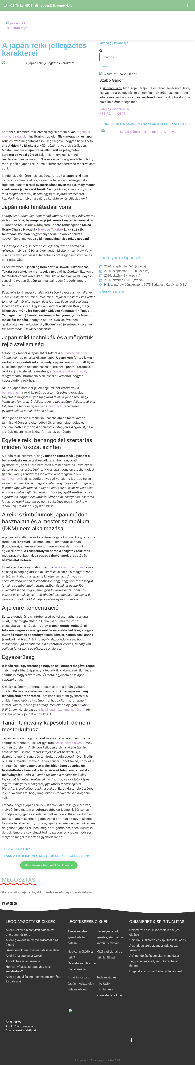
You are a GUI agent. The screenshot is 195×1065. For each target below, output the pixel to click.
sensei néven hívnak (69, 743)
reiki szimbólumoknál (69, 567)
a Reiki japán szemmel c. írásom (61, 709)
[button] (161, 25)
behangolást (11, 392)
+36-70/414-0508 (112, 113)
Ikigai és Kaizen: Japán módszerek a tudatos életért (81, 983)
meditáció (55, 406)
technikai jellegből (74, 353)
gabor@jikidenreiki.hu (114, 109)
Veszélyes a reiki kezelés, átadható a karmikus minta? (110, 937)
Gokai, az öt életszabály (70, 371)
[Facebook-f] (187, 5)
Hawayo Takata (49, 229)
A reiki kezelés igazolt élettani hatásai (77, 937)
